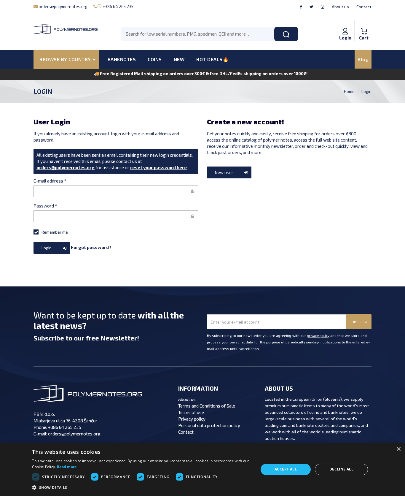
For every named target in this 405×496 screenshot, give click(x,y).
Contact (363, 6)
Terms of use (191, 412)
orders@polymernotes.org (62, 6)
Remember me (55, 231)
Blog (363, 59)
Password (45, 205)
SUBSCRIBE (359, 322)
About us (340, 6)
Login (366, 91)
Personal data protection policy (209, 425)
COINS (155, 59)
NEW (179, 59)
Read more (67, 466)
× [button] (398, 449)
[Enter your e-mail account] (116, 191)
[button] (141, 488)
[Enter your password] (116, 216)
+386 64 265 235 (117, 6)
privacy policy (318, 335)
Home (349, 91)
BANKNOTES (122, 59)
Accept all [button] (286, 469)
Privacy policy (191, 418)
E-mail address (50, 180)
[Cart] (364, 25)
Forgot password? (91, 247)
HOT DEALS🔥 (212, 59)
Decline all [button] (341, 469)
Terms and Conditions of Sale (206, 405)
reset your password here (158, 167)
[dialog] (202, 469)
